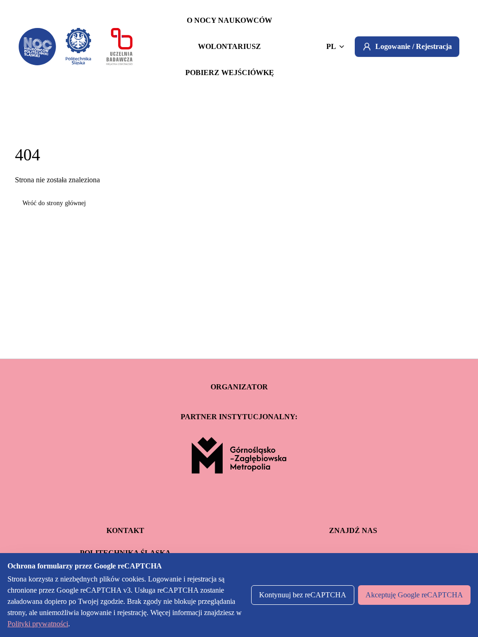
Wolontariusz (229, 46)
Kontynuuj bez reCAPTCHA (302, 595)
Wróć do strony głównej (54, 203)
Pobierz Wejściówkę (229, 72)
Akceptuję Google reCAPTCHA (414, 595)
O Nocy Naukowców (229, 20)
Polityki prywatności (37, 624)
